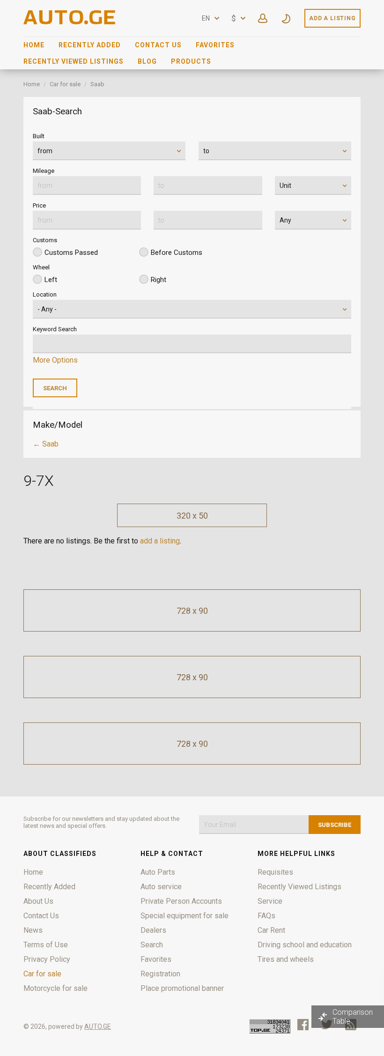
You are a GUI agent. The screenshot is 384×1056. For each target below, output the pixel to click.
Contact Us (158, 45)
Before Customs (176, 252)
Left (50, 279)
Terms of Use (45, 944)
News (33, 930)
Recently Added (90, 45)
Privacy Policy (46, 959)
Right (158, 279)
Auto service (161, 886)
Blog (147, 61)
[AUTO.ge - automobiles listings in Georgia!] (70, 21)
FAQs (266, 915)
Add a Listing (332, 18)
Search (151, 944)
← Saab (46, 443)
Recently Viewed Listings (73, 61)
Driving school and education (305, 944)
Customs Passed (71, 252)
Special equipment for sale (184, 915)
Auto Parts (157, 872)
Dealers (153, 930)
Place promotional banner (182, 988)
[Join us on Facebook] (303, 1024)
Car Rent (271, 930)
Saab (97, 84)
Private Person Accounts (181, 901)
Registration (160, 973)
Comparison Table (352, 1017)
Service (270, 901)
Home (33, 45)
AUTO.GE (97, 1026)
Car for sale (65, 84)
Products (191, 61)
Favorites (215, 45)
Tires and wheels (286, 959)
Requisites (275, 872)
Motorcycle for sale (55, 988)
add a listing (160, 540)
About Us (38, 901)
